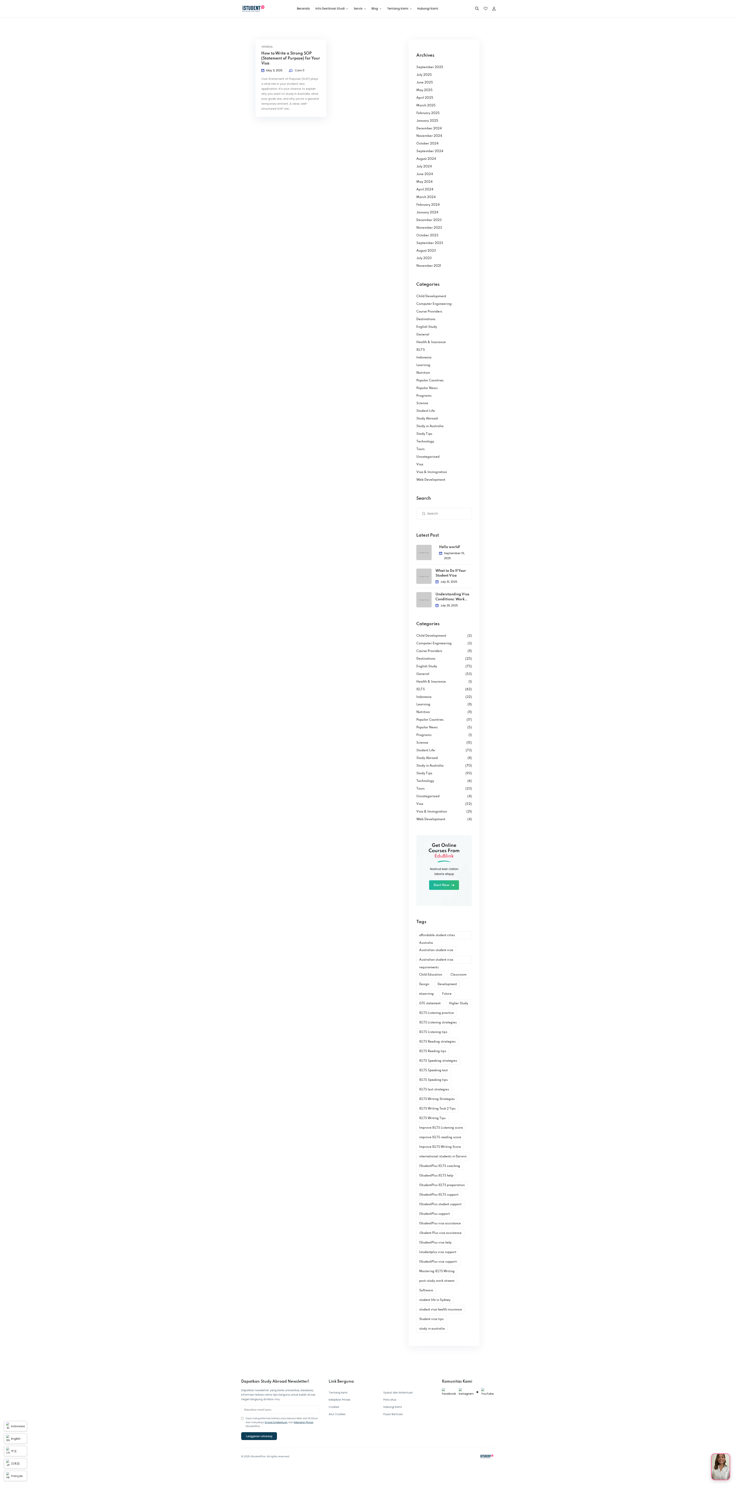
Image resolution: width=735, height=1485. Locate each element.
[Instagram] (466, 1392)
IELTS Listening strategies (438, 1022)
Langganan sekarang (259, 1436)
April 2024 (424, 189)
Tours (420, 449)
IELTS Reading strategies (437, 1041)
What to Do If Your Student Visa (450, 573)
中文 (14, 1451)
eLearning (426, 993)
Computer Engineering (434, 304)
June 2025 (424, 82)
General (267, 47)
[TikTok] (477, 1392)
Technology (425, 441)
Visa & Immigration (431, 472)
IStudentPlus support (434, 1214)
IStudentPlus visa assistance (440, 1223)
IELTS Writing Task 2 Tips (437, 1108)
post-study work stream (436, 1281)
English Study (426, 327)
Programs (423, 395)
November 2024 (429, 136)
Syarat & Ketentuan (276, 1422)
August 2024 (426, 159)
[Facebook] (449, 1392)
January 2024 (427, 212)
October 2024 (427, 143)
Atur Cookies (337, 1414)
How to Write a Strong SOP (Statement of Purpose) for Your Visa (290, 58)
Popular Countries (429, 380)
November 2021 (428, 266)
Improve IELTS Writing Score (440, 1147)
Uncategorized (427, 457)
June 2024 (424, 174)
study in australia (432, 1328)
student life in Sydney (435, 1300)
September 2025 (429, 67)
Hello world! (449, 547)
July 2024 (424, 166)
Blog (375, 9)
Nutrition (423, 373)
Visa (419, 464)
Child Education (430, 974)
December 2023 (429, 220)
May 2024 (424, 182)
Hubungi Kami (427, 9)
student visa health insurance (440, 1309)
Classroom (458, 974)
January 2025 (427, 120)
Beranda (303, 9)
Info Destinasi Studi (330, 9)
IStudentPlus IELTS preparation (442, 1185)
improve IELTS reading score (440, 1137)
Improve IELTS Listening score (441, 1127)
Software (426, 1290)
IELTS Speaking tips (433, 1080)
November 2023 (429, 227)
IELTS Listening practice (436, 1013)
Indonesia (423, 357)
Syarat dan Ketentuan (398, 1392)
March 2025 (426, 105)
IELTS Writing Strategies (437, 1099)
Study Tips (424, 434)
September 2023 (429, 243)
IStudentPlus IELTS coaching (439, 1166)
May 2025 (424, 90)
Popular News (427, 388)
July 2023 (424, 258)
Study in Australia (429, 426)
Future (447, 993)
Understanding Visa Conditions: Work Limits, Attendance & (453, 597)
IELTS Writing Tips (432, 1118)
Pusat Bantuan (393, 1414)
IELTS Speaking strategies (438, 1060)
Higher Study (458, 1003)
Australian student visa (436, 950)
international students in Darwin (442, 1156)
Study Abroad (427, 418)
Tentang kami (338, 1392)
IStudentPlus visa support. (438, 1261)
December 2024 (429, 128)
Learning (423, 365)
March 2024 (426, 197)
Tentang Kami (397, 9)
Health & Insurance (431, 342)
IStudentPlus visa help (435, 1242)
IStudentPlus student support (440, 1204)
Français (17, 1476)
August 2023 (426, 250)
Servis (358, 9)
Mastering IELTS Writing (437, 1271)
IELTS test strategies (434, 1089)
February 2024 (428, 204)
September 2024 (429, 151)
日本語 (15, 1463)
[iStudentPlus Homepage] (486, 1456)
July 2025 (424, 75)
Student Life (425, 411)
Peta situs (389, 1400)
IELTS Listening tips (433, 1032)
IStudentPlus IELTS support (438, 1194)
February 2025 (428, 113)
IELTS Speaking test (433, 1070)
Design (424, 984)
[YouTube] (487, 1392)
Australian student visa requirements (436, 961)
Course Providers (429, 311)
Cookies (334, 1407)
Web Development (430, 479)
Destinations (425, 319)
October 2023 (427, 235)
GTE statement (430, 1003)
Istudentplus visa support (437, 1252)
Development (447, 984)
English (15, 1439)
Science (422, 403)
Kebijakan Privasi (303, 1422)
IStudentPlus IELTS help (436, 1175)
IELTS (420, 350)
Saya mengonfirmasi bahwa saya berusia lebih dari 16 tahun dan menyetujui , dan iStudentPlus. (282, 1422)
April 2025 (424, 98)
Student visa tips (431, 1319)
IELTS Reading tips (432, 1051)
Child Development (431, 296)
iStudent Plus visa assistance (440, 1233)
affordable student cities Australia (437, 936)
